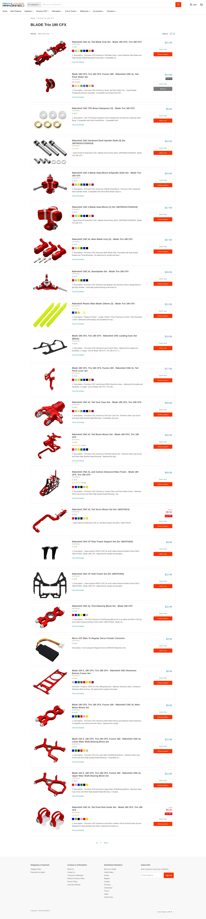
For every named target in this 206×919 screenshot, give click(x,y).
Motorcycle (84, 11)
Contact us (71, 872)
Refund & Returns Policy (76, 878)
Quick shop (163, 49)
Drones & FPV (42, 11)
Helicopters (56, 11)
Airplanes (28, 11)
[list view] (173, 33)
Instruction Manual (73, 885)
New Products (16, 11)
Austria (106, 875)
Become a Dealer (110, 869)
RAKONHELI (76, 44)
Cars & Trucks (70, 11)
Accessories (98, 11)
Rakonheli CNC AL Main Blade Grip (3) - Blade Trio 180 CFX (102, 239)
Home (5, 11)
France (106, 891)
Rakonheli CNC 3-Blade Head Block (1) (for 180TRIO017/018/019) (105, 207)
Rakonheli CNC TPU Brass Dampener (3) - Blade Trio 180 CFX (103, 108)
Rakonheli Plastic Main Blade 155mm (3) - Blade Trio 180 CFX (103, 303)
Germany (107, 885)
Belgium (107, 878)
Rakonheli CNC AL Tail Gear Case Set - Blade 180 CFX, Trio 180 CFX (106, 402)
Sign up (168, 875)
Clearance (111, 11)
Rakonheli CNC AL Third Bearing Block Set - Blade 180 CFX (102, 606)
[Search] (178, 4)
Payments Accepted (38, 872)
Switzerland (108, 888)
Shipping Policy (36, 869)
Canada (107, 881)
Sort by (33, 34)
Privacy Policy (72, 881)
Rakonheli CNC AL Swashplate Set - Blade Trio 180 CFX (100, 271)
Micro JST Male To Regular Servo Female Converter (98, 638)
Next (106, 843)
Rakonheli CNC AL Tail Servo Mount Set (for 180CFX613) (101, 509)
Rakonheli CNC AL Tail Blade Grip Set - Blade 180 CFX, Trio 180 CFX (107, 42)
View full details (78, 62)
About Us (70, 869)
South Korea (108, 897)
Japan (106, 894)
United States (109, 872)
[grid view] (170, 33)
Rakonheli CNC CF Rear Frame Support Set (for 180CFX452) (102, 541)
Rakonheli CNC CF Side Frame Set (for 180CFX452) (98, 574)
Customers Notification (75, 875)
